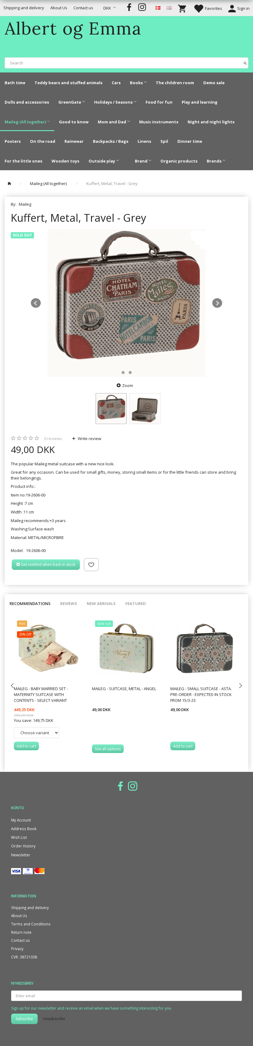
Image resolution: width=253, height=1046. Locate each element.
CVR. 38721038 (24, 956)
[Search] (245, 63)
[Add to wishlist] (91, 564)
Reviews (68, 603)
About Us (58, 7)
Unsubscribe (54, 1018)
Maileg (25, 204)
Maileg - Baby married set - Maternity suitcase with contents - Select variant (41, 694)
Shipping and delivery (23, 7)
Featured (135, 603)
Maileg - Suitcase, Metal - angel (124, 688)
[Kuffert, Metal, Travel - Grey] (126, 303)
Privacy (17, 948)
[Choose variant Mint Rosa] (36, 732)
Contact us (83, 7)
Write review (89, 438)
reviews (53, 438)
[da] (158, 7)
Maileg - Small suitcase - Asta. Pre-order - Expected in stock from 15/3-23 (201, 694)
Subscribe (24, 1018)
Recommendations (30, 603)
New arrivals (101, 603)
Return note (21, 932)
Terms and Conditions (31, 923)
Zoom (127, 385)
